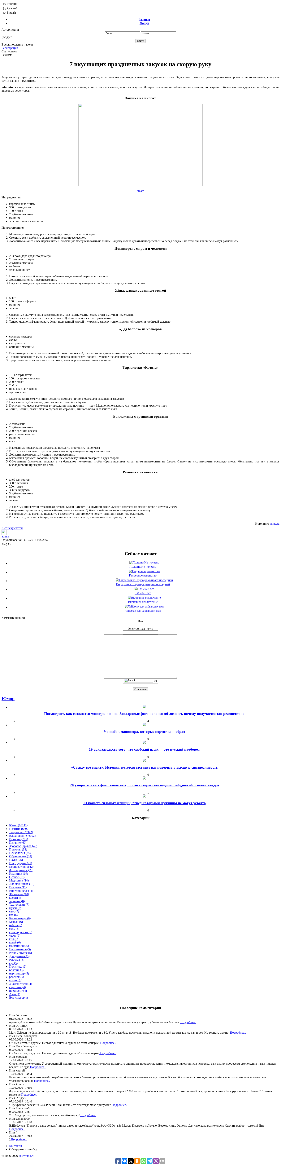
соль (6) (14, 928)
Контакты (15, 1145)
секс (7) (14, 911)
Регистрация (10, 48)
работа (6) (15, 925)
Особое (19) (16, 877)
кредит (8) (15, 897)
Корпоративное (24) (22, 866)
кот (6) (13, 914)
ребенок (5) (16, 976)
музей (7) (15, 908)
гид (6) (13, 939)
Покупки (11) (18, 887)
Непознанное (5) (20, 949)
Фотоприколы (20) (21, 870)
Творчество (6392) (21, 832)
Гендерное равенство (143, 575)
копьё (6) (15, 942)
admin (5, 536)
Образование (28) (20, 856)
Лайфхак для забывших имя (143, 610)
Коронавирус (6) (20, 918)
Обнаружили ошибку (23, 1149)
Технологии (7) (19, 904)
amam (140, 190)
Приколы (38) (18, 849)
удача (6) (14, 935)
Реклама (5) (16, 959)
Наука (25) (16, 859)
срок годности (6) (20, 932)
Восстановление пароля (17, 44)
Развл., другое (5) (20, 952)
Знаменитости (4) (20, 983)
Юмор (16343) (18, 825)
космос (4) (15, 980)
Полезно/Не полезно (142, 566)
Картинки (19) (18, 873)
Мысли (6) (16, 921)
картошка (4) (17, 987)
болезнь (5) (16, 970)
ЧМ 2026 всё (143, 593)
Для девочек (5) (19, 956)
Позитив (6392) (19, 828)
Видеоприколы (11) (21, 890)
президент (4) (18, 990)
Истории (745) (18, 839)
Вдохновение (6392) (22, 835)
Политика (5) (17, 966)
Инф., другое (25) (20, 863)
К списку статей (12, 528)
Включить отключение (143, 601)
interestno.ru (26, 1155)
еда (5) (13, 963)
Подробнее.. (188, 1022)
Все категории (18, 997)
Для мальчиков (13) (21, 884)
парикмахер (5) (19, 973)
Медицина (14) (19, 880)
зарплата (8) (17, 901)
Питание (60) (17, 842)
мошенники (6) (19, 945)
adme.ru (274, 523)
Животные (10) (19, 894)
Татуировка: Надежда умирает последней (143, 584)
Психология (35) (20, 853)
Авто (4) (14, 994)
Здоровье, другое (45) (23, 846)
